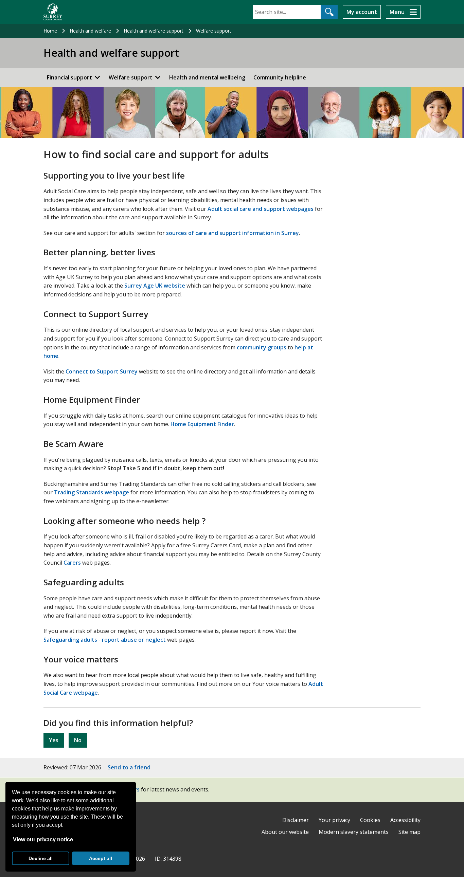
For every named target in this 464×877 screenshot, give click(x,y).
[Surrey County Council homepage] (52, 11)
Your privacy (334, 820)
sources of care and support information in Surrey (232, 233)
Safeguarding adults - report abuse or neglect (104, 639)
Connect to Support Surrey (102, 371)
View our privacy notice (43, 839)
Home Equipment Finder (202, 424)
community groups (261, 347)
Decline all (41, 858)
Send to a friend (129, 767)
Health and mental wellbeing (207, 77)
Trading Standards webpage (91, 492)
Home (50, 31)
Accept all (100, 858)
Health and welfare (90, 31)
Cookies (370, 820)
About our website (285, 832)
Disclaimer (295, 820)
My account (361, 12)
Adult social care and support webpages (261, 209)
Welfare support (213, 31)
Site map (409, 832)
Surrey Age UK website (154, 285)
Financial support (69, 77)
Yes (53, 740)
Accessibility (405, 820)
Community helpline (279, 77)
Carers (72, 562)
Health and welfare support (153, 31)
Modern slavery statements (354, 832)
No (78, 740)
